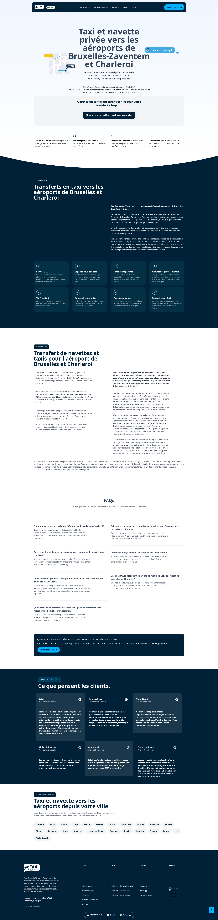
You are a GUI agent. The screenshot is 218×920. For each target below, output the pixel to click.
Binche (127, 831)
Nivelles (99, 824)
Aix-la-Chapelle (42, 838)
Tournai (140, 824)
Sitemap (85, 904)
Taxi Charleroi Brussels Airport (122, 886)
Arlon (65, 831)
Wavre (87, 824)
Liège (75, 824)
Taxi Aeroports (87, 886)
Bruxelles (78, 831)
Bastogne (52, 831)
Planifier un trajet (88, 891)
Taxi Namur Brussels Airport (121, 895)
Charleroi (40, 824)
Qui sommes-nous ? (101, 7)
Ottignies (114, 831)
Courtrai (153, 831)
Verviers (168, 824)
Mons (52, 824)
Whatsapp (143, 891)
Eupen (166, 831)
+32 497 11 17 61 (146, 895)
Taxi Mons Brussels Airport (120, 891)
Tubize (112, 824)
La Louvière (125, 824)
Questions (115, 7)
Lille (177, 831)
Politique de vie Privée (90, 900)
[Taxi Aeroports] (39, 7)
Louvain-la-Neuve (96, 831)
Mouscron (154, 824)
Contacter (143, 886)
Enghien (140, 831)
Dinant (39, 831)
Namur (64, 824)
